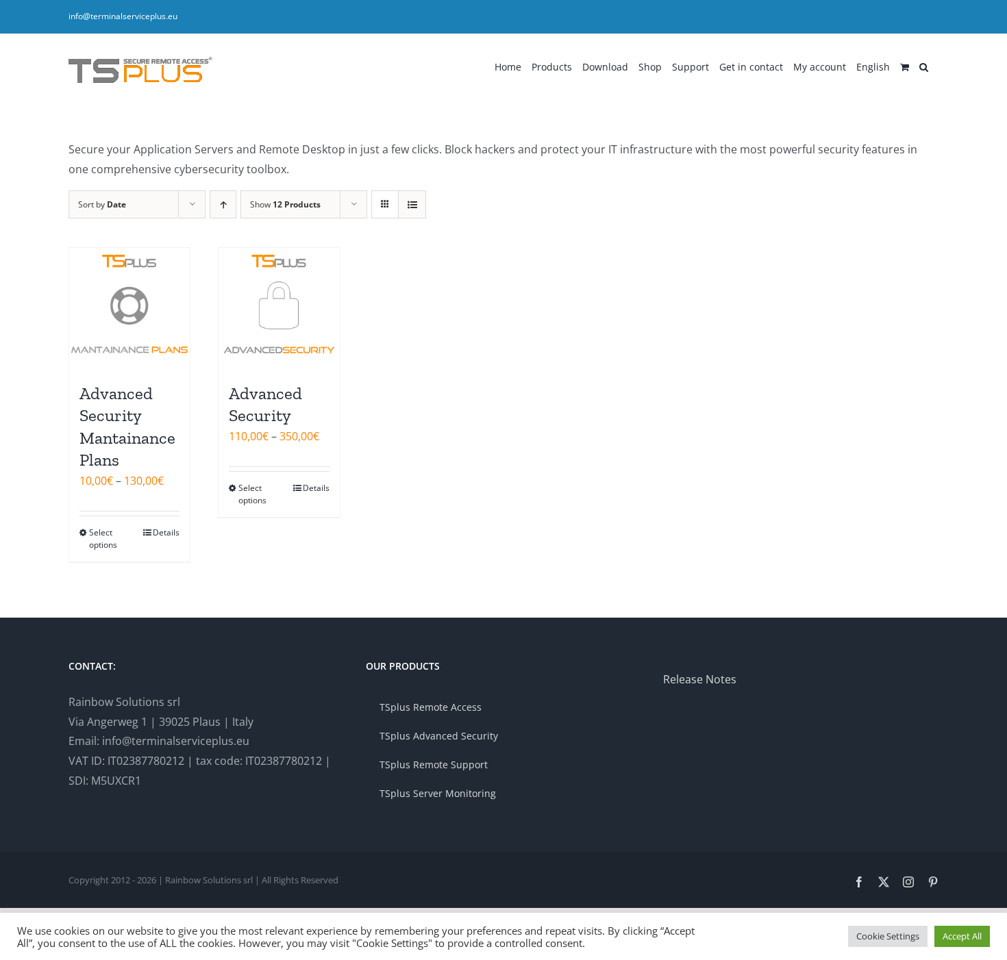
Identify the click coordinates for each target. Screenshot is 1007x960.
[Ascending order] (223, 204)
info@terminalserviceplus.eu (123, 16)
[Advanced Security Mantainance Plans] (129, 308)
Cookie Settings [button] (887, 936)
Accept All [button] (962, 936)
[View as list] (412, 204)
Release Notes (699, 679)
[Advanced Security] (279, 308)
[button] (923, 66)
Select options (103, 539)
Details (166, 532)
